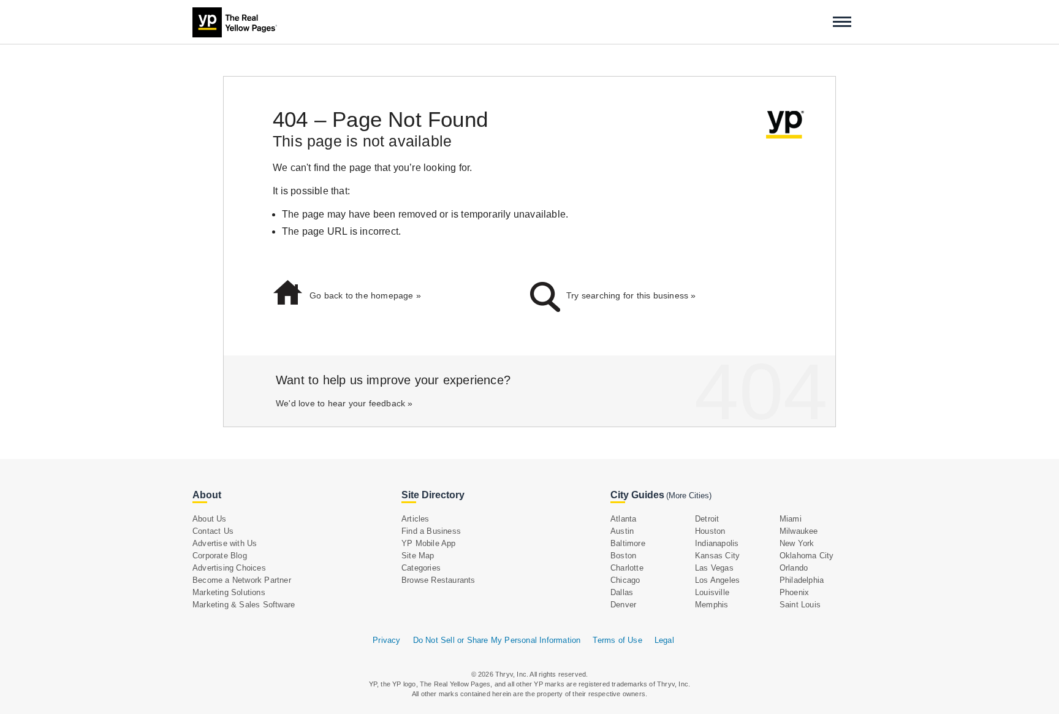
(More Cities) (689, 495)
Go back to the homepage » (365, 295)
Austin (622, 531)
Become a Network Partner (241, 580)
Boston (623, 555)
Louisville (712, 592)
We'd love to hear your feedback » (344, 403)
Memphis (711, 604)
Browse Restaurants (438, 580)
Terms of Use (617, 640)
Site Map (418, 555)
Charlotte (626, 567)
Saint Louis (800, 604)
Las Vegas (714, 567)
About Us (209, 518)
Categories (421, 567)
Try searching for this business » (631, 295)
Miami (791, 518)
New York (797, 543)
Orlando (794, 567)
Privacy (386, 640)
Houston (710, 531)
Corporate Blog (219, 555)
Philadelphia (802, 580)
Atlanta (623, 518)
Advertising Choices (229, 567)
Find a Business (431, 531)
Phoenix (794, 592)
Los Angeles (717, 580)
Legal (664, 640)
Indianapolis (716, 543)
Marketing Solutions (228, 592)
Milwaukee (799, 531)
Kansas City (717, 555)
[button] (842, 22)
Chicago (625, 580)
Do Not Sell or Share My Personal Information (497, 640)
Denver (623, 604)
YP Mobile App (428, 543)
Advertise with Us (224, 543)
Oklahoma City (807, 555)
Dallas (621, 592)
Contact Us (212, 531)
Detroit (707, 518)
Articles (415, 518)
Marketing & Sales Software (243, 604)
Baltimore (627, 543)
